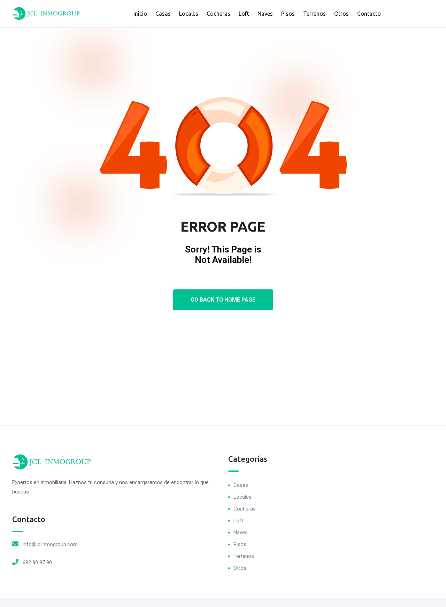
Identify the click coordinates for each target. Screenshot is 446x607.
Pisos (288, 13)
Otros (341, 13)
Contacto (369, 13)
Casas (163, 13)
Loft (244, 13)
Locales (188, 13)
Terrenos (314, 13)
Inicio (140, 13)
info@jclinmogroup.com (50, 544)
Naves (265, 13)
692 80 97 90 (37, 562)
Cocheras (218, 13)
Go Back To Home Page (223, 299)
